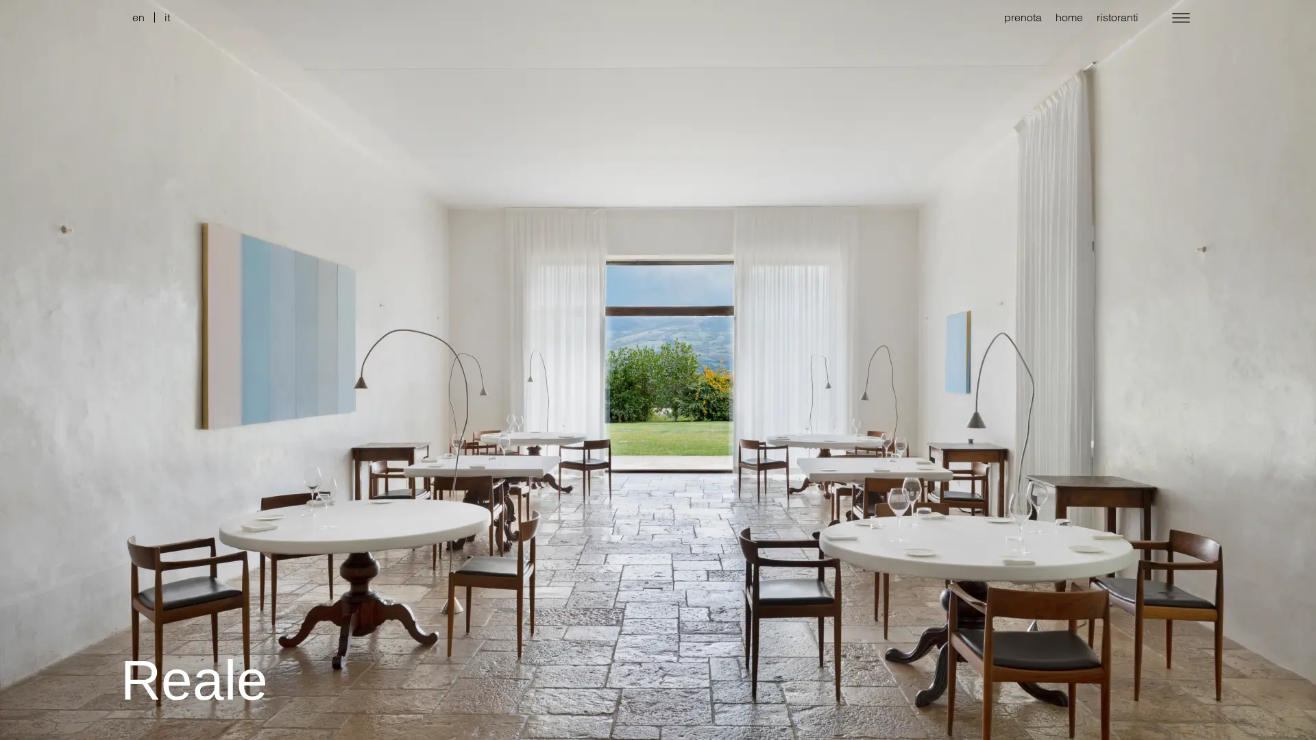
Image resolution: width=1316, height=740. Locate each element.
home (1069, 17)
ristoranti (1117, 17)
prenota (1023, 17)
